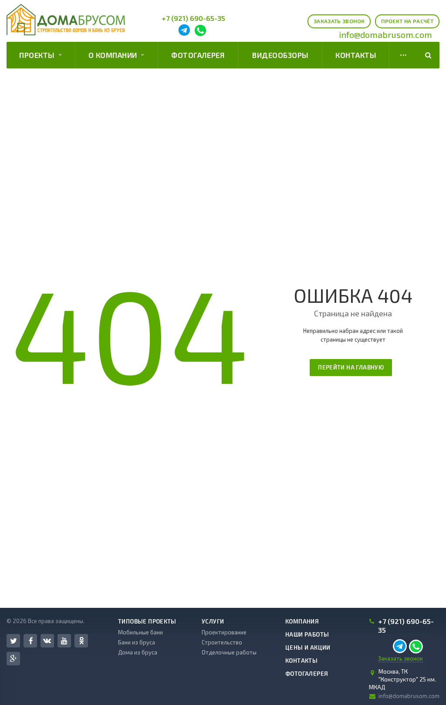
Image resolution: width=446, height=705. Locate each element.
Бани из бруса (136, 642)
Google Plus (13, 658)
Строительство (222, 642)
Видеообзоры (280, 55)
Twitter (13, 640)
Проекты (39, 55)
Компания (302, 621)
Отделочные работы (229, 652)
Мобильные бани (140, 632)
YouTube (64, 640)
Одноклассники (81, 640)
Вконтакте (47, 640)
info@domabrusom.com (385, 34)
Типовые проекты (147, 621)
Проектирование (224, 632)
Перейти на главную (351, 367)
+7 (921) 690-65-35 (193, 18)
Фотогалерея (197, 55)
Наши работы (307, 634)
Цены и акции (308, 647)
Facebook (30, 640)
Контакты (355, 55)
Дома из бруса (137, 652)
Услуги (213, 621)
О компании (114, 55)
